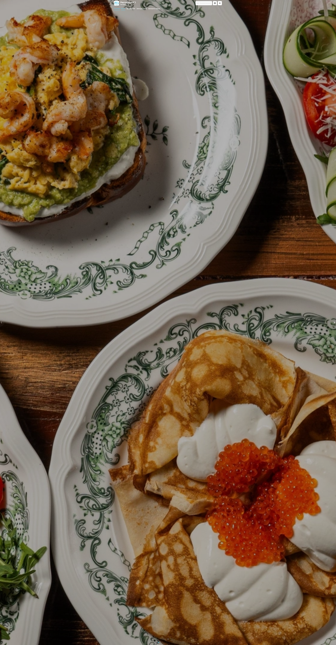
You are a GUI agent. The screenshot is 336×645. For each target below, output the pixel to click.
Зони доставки (141, 8)
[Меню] (220, 3)
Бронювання (131, 8)
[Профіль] (215, 3)
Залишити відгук (154, 8)
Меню (123, 8)
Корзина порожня (205, 3)
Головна (117, 8)
